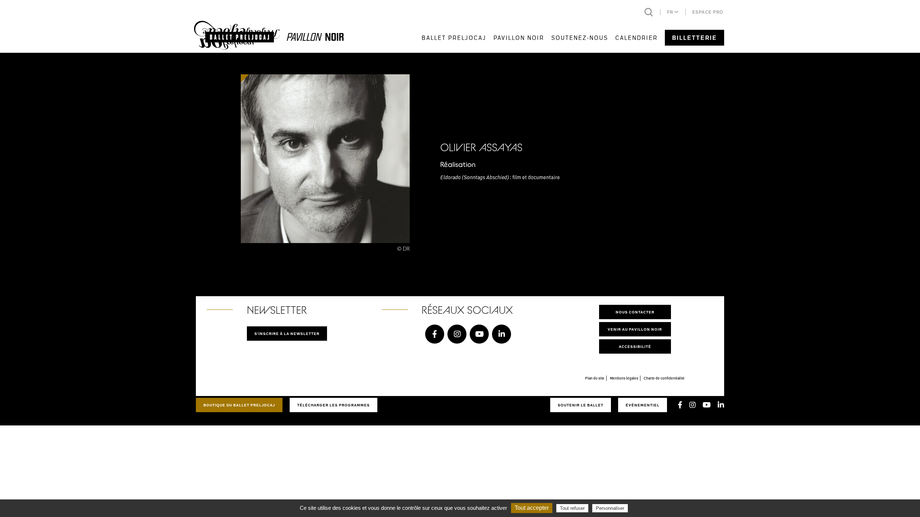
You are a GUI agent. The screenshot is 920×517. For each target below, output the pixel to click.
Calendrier (636, 37)
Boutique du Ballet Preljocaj (239, 404)
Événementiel (642, 404)
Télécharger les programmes (333, 404)
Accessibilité (635, 346)
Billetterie (694, 38)
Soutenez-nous (579, 37)
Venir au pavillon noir (635, 329)
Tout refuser (572, 508)
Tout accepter (532, 508)
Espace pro (707, 12)
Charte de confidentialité (664, 378)
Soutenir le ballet (580, 404)
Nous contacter (635, 312)
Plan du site (594, 378)
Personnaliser (610, 508)
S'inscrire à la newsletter (286, 333)
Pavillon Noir (518, 37)
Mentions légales (624, 378)
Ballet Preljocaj (454, 37)
